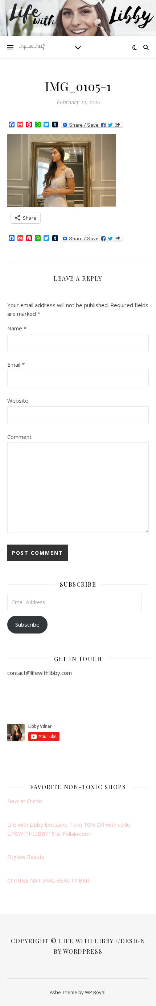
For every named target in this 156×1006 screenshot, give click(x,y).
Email (16, 364)
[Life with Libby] (32, 47)
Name (16, 328)
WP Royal (95, 992)
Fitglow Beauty (26, 856)
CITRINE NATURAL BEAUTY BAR (48, 880)
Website (17, 400)
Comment (19, 436)
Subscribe (27, 624)
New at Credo (24, 801)
